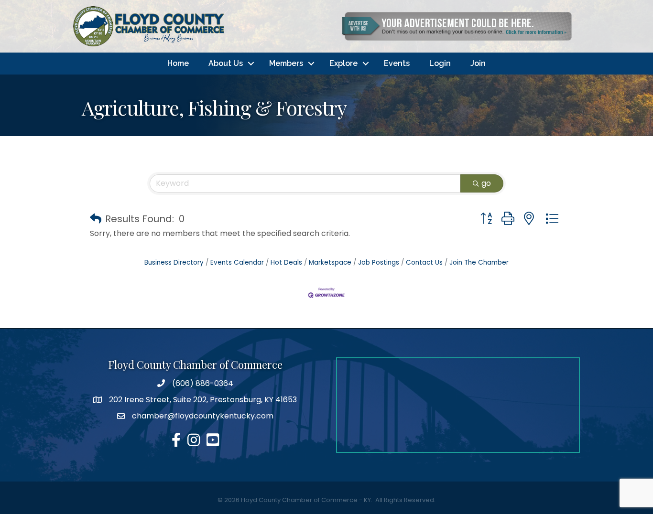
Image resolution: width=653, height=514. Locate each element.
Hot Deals (286, 262)
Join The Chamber (479, 262)
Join (478, 63)
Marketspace (330, 262)
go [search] (486, 183)
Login (440, 63)
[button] (95, 218)
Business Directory (174, 262)
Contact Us (424, 262)
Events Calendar (237, 262)
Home (178, 63)
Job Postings (378, 262)
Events (397, 63)
